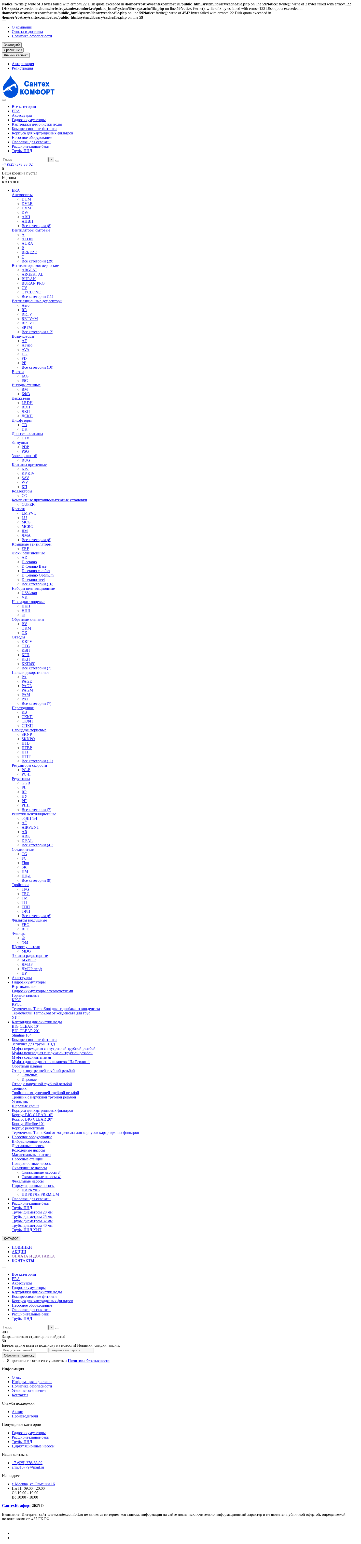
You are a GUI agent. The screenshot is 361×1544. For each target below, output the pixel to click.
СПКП (27, 725)
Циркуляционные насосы (33, 1185)
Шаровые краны (25, 1106)
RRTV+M (30, 319)
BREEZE (29, 252)
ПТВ (26, 743)
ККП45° (28, 664)
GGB (26, 783)
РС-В (26, 770)
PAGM (27, 690)
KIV (25, 469)
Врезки (18, 372)
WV (25, 482)
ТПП (26, 907)
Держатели (21, 398)
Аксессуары (22, 115)
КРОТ (17, 1004)
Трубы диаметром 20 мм (32, 1212)
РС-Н (26, 774)
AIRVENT (30, 827)
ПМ (25, 871)
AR (24, 832)
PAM (26, 695)
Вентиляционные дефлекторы (37, 301)
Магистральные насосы (31, 1155)
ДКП (26, 411)
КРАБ (16, 1000)
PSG (25, 451)
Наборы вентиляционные (33, 588)
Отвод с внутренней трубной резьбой (43, 1070)
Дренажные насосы (28, 1146)
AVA (25, 349)
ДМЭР (27, 964)
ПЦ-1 (26, 876)
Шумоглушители (26, 947)
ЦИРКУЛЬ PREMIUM (40, 1194)
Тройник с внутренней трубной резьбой (45, 1093)
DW (25, 212)
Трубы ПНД (22, 151)
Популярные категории (21, 1424)
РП (24, 801)
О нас (16, 1377)
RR (24, 310)
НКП (26, 606)
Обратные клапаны (28, 619)
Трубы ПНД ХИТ (27, 1230)
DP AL (27, 840)
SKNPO (28, 739)
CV (24, 288)
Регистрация (22, 68)
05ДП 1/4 (29, 818)
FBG (25, 925)
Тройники (20, 885)
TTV (25, 438)
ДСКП (27, 416)
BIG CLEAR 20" (26, 1031)
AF (24, 341)
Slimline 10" (21, 1035)
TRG (26, 894)
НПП (26, 610)
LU (24, 518)
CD (24, 425)
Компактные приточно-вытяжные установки (49, 500)
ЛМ (25, 531)
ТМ (25, 898)
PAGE (27, 681)
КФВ (26, 394)
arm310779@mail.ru (28, 1467)
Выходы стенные (26, 385)
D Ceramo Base (34, 566)
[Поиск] (57, 160)
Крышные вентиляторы (32, 544)
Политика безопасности (32, 36)
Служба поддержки (18, 1403)
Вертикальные (24, 986)
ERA (16, 111)
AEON (27, 239)
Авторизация (23, 64)
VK (25, 597)
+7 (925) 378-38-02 (17, 164)
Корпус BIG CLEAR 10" (32, 1115)
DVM (26, 208)
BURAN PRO (33, 283)
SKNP (27, 734)
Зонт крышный (24, 456)
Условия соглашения (29, 1390)
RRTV (27, 314)
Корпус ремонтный (28, 1128)
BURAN (29, 279)
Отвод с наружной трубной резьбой (42, 1084)
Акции (17, 1412)
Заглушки (20, 442)
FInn (25, 863)
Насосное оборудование (32, 137)
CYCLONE (31, 292)
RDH (26, 407)
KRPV (27, 641)
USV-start (29, 593)
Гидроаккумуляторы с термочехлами (42, 991)
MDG (26, 951)
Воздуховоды (23, 336)
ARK (26, 836)
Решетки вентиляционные (34, 814)
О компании (22, 27)
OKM (26, 628)
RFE (25, 929)
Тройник (19, 1088)
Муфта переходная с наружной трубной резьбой (52, 1053)
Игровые (29, 1079)
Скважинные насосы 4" (41, 1177)
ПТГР (26, 756)
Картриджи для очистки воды (37, 124)
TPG (25, 889)
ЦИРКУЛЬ (31, 1190)
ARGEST (29, 270)
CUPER (28, 504)
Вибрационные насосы (31, 1141)
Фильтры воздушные (29, 920)
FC (24, 858)
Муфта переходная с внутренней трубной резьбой (54, 1048)
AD (25, 557)
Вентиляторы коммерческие (35, 265)
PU (24, 787)
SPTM (27, 327)
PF (24, 363)
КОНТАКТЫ (23, 1260)
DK (25, 429)
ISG (25, 380)
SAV (25, 478)
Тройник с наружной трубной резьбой (44, 1097)
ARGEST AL (32, 274)
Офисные (30, 1075)
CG (24, 854)
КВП (26, 650)
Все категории (24, 106)
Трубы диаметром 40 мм (32, 1225)
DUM (26, 199)
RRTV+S (29, 323)
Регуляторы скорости (29, 765)
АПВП (27, 221)
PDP (25, 447)
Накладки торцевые (28, 602)
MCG (26, 522)
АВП (26, 217)
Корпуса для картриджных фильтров (42, 133)
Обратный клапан (27, 1066)
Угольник (20, 1101)
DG (25, 354)
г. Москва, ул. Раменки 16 (33, 1484)
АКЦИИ (19, 1252)
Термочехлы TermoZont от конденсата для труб (51, 1013)
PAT (25, 699)
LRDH (27, 403)
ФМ (25, 942)
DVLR (27, 204)
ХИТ (16, 1017)
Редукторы (21, 779)
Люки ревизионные (28, 553)
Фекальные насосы (28, 1181)
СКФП (27, 721)
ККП (26, 659)
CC (24, 495)
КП (24, 487)
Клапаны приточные (29, 464)
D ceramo (29, 562)
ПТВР (27, 748)
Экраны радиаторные (30, 955)
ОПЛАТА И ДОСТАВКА (33, 1256)
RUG (26, 460)
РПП (26, 805)
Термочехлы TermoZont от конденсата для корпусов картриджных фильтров (75, 1132)
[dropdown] (4, 20)
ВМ (25, 389)
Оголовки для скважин (31, 142)
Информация (13, 1369)
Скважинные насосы (29, 1168)
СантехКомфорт (16, 1505)
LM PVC (29, 513)
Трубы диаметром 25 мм (32, 1216)
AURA (27, 243)
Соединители (23, 849)
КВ (24, 712)
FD (24, 358)
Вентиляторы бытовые (31, 230)
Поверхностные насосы (32, 1163)
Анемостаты (22, 195)
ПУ (24, 796)
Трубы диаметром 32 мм (32, 1221)
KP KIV (28, 473)
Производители (25, 1416)
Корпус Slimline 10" (28, 1124)
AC (24, 823)
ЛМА (26, 535)
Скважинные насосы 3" (41, 1172)
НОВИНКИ (22, 1247)
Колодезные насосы (28, 1150)
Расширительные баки (30, 146)
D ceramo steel (33, 579)
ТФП (26, 911)
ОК (24, 633)
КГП (25, 655)
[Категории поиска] (4, 100)
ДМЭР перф (32, 969)
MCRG (27, 526)
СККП (27, 717)
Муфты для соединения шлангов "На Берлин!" (51, 1062)
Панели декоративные (30, 672)
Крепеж (18, 509)
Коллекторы (22, 491)
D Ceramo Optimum (38, 575)
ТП (24, 902)
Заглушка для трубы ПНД (33, 1044)
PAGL (27, 686)
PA (24, 677)
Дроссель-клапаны (27, 434)
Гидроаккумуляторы (29, 120)
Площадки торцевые (29, 730)
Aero (25, 305)
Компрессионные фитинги (34, 129)
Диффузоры (22, 420)
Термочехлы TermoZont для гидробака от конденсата (56, 1009)
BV (24, 624)
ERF (25, 549)
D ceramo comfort (36, 571)
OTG (26, 646)
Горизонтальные (25, 995)
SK (24, 867)
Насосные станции (27, 1159)
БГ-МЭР (29, 960)
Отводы (18, 637)
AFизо (27, 345)
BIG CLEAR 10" (26, 1026)
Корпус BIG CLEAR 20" (32, 1119)
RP (24, 792)
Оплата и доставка (27, 31)
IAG (25, 376)
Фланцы (19, 933)
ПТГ (25, 752)
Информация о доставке (32, 1382)
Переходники (23, 708)
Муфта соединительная (31, 1057)
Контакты (20, 1395)
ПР (24, 973)
